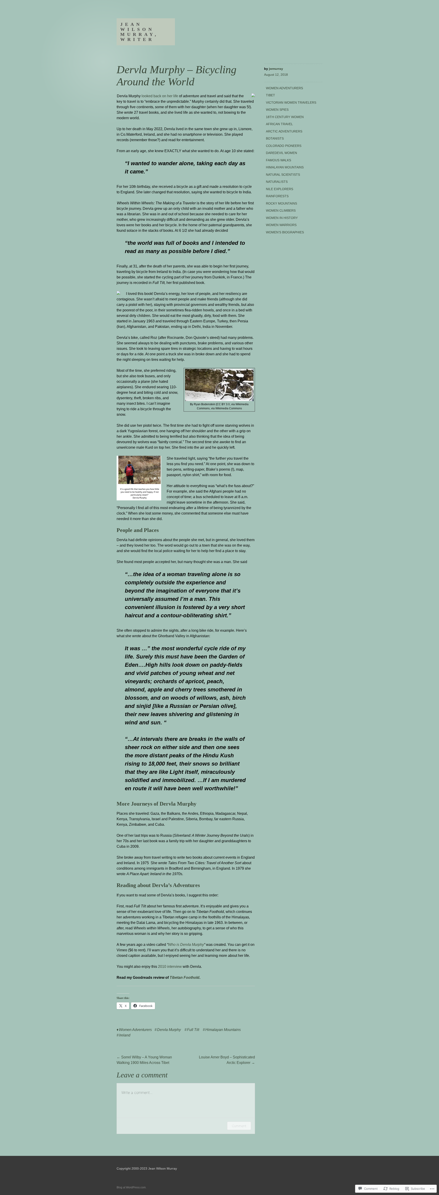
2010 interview (170, 966)
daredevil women (281, 153)
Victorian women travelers (291, 102)
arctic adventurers (284, 131)
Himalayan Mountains (223, 1030)
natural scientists (283, 174)
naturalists (277, 181)
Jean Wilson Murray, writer (139, 32)
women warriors (281, 225)
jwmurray (276, 68)
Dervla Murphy (169, 1030)
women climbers (281, 210)
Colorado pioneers (283, 146)
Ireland (124, 1035)
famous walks (278, 160)
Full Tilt (193, 1030)
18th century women (285, 117)
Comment (239, 1126)
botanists (275, 138)
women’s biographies (285, 232)
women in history (282, 218)
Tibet (270, 95)
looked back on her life (160, 96)
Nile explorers (279, 189)
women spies (277, 109)
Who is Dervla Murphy (186, 945)
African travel (279, 124)
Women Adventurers (135, 1030)
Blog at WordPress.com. (131, 1187)
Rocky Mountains (281, 203)
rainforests (277, 196)
